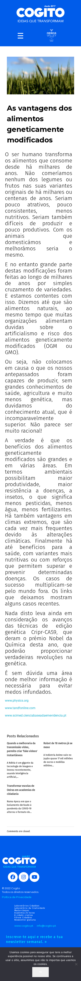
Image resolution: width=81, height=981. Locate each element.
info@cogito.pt (46, 925)
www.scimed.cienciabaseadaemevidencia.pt (35, 715)
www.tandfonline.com (20, 708)
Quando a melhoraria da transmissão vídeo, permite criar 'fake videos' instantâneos (22, 749)
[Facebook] (13, 877)
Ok (40, 972)
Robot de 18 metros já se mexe (57, 745)
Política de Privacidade (16, 897)
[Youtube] (34, 877)
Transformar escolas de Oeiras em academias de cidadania (21, 790)
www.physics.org (17, 700)
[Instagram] (24, 877)
